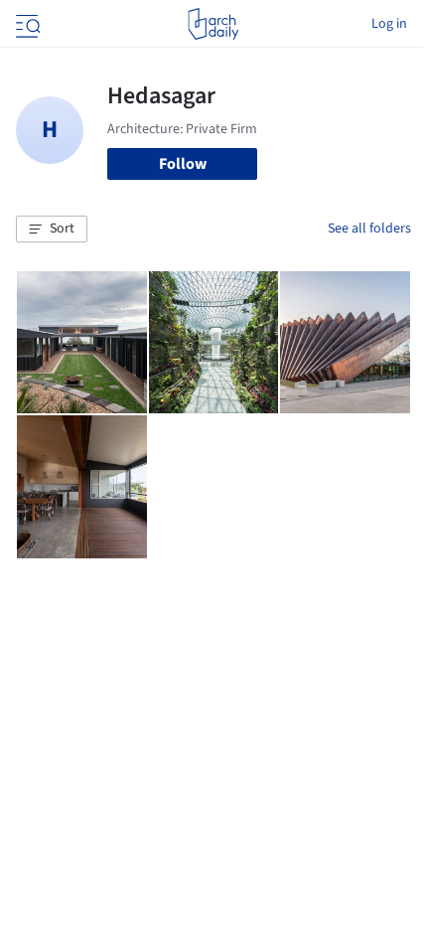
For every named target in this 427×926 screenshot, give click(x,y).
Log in (389, 24)
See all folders (369, 228)
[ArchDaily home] (213, 24)
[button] (51, 229)
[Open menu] (26, 24)
